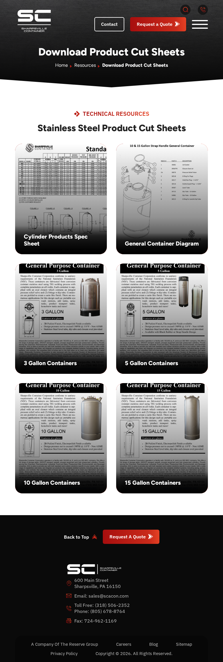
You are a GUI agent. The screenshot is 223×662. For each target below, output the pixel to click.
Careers (123, 644)
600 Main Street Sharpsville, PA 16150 (97, 583)
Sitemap (184, 644)
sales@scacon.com (109, 596)
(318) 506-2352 (112, 605)
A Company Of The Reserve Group (64, 644)
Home (61, 65)
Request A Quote (127, 537)
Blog (153, 644)
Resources (85, 65)
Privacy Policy (64, 653)
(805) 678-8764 (107, 611)
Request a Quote (154, 24)
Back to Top (76, 537)
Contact (109, 24)
